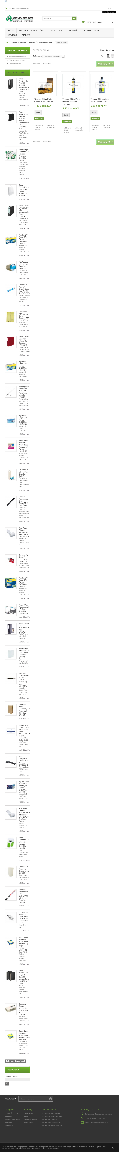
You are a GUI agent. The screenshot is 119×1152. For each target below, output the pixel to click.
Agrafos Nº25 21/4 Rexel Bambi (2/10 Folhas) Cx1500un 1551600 (24, 787)
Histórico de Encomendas (17, 57)
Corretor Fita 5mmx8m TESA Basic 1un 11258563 (24, 915)
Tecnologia (56, 30)
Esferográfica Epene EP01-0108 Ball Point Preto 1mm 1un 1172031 (24, 392)
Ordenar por (37, 56)
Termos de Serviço (30, 1119)
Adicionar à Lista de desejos (39, 127)
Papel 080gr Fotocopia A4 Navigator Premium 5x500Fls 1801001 (24, 155)
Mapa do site (28, 1122)
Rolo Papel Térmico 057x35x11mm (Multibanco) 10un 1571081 (24, 813)
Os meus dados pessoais (51, 1122)
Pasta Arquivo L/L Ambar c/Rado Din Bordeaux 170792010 (24, 341)
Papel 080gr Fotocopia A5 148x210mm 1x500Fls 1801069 (24, 652)
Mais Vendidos (15, 72)
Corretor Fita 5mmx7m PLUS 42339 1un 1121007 (23, 558)
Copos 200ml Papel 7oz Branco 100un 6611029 (24, 870)
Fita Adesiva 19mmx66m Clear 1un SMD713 (23, 265)
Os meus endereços (49, 1119)
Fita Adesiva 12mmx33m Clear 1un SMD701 (23, 473)
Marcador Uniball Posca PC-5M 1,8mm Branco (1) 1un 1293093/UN (24, 679)
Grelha (108, 57)
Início (10, 30)
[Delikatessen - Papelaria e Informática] (22, 18)
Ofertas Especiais (15, 64)
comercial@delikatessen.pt (99, 1123)
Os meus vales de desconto (52, 1125)
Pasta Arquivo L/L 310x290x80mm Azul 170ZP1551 (25, 628)
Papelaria (8, 1122)
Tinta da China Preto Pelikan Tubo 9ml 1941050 (71, 102)
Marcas (26, 35)
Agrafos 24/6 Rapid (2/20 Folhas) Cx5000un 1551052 (23, 582)
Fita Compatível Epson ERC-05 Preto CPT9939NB (23, 761)
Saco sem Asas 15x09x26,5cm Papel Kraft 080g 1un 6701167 (24, 710)
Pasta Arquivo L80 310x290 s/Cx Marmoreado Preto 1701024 (24, 211)
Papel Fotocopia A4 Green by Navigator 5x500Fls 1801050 (24, 843)
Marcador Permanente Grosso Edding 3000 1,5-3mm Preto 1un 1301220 (23, 896)
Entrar (110, 8)
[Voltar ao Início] (7, 42)
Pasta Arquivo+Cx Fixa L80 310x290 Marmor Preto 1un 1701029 (24, 84)
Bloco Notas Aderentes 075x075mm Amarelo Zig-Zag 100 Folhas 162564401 (23, 943)
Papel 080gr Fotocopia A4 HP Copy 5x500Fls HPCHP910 (24, 609)
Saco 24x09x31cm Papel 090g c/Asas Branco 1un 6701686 (24, 190)
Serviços (12, 35)
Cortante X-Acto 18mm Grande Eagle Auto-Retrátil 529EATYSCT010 (25, 289)
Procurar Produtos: (12, 1076)
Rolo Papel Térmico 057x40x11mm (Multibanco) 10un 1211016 (24, 532)
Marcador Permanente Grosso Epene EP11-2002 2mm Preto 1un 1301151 (24, 503)
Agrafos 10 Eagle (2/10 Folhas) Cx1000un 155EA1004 (23, 420)
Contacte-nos (100, 8)
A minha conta (49, 1109)
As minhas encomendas (51, 1113)
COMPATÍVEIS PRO (93, 30)
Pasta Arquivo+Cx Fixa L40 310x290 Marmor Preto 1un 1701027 (24, 976)
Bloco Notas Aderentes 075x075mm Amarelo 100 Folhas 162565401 (23, 446)
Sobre (26, 1116)
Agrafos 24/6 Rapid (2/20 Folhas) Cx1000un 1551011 (23, 239)
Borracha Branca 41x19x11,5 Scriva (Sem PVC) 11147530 (23, 1009)
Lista (112, 57)
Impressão (73, 30)
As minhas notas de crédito (52, 1116)
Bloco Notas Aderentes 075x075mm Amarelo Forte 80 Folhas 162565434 (24, 1036)
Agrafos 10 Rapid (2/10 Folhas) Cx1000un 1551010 (23, 366)
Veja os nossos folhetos (17, 60)
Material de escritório (32, 30)
